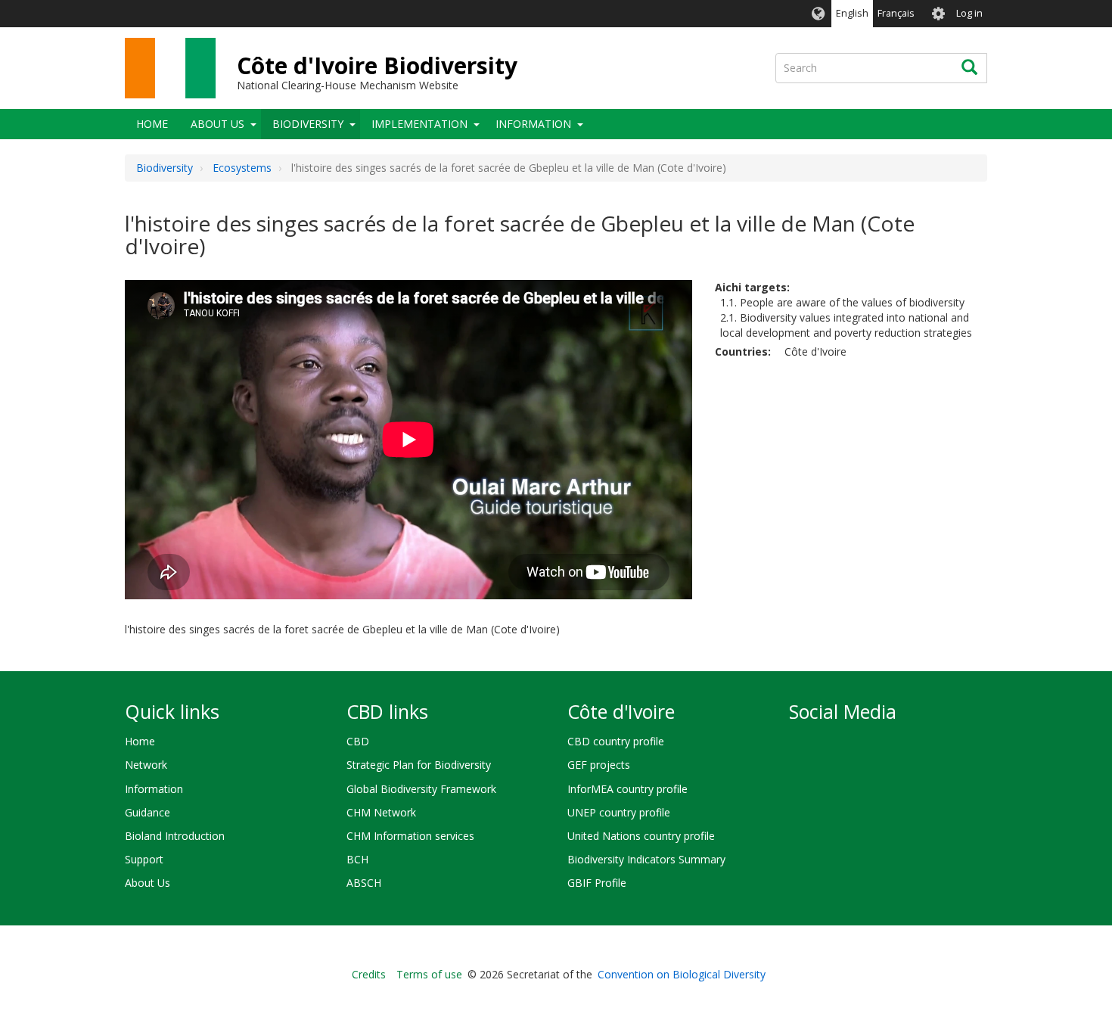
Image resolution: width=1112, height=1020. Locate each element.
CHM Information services (410, 836)
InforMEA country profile (627, 789)
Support (144, 859)
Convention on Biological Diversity (682, 974)
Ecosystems (242, 167)
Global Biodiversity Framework (421, 789)
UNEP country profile (618, 812)
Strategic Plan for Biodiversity (418, 764)
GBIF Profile (596, 882)
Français (896, 13)
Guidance (147, 812)
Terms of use (429, 974)
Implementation (419, 124)
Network (146, 764)
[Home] (170, 68)
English (852, 13)
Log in (969, 13)
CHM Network (381, 812)
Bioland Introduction (175, 836)
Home (152, 124)
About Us (217, 124)
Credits (369, 974)
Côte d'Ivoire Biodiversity (377, 65)
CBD (357, 741)
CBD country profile (615, 741)
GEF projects (598, 764)
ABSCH (363, 882)
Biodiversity (307, 124)
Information (533, 124)
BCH (357, 859)
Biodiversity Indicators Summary (646, 859)
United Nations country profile (641, 836)
